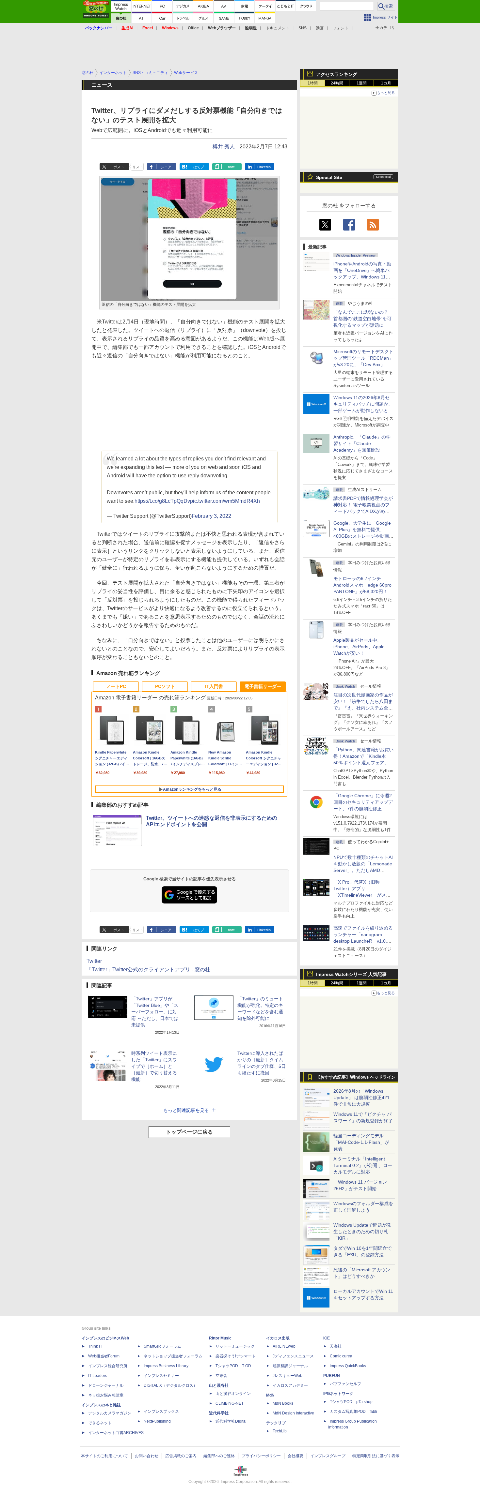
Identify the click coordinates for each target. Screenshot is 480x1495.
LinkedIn (264, 167)
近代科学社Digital (231, 1421)
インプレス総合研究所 (107, 1366)
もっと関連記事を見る (186, 1110)
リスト (137, 167)
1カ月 (386, 83)
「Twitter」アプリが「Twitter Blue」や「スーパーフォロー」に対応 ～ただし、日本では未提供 (154, 1011)
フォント (340, 28)
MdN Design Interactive (293, 1413)
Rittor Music (220, 1338)
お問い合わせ (146, 1456)
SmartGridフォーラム (162, 1346)
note (231, 167)
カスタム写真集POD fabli (353, 1411)
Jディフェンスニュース (293, 1356)
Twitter (94, 961)
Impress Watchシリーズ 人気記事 (351, 974)
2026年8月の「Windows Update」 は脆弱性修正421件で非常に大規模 (361, 1097)
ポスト (118, 167)
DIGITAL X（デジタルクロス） (170, 1385)
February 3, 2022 (211, 516)
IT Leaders (97, 1375)
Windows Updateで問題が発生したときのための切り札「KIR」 (362, 1231)
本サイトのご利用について (104, 1456)
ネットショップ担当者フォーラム (173, 1356)
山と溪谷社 (219, 1385)
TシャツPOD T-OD (233, 1366)
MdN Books (283, 1403)
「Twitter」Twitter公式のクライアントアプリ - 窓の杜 (148, 969)
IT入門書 (214, 686)
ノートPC (116, 686)
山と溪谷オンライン (233, 1393)
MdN (270, 1395)
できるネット (100, 1423)
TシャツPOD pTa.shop (351, 1401)
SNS (302, 28)
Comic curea (341, 1356)
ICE (326, 1338)
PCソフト (165, 686)
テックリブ (276, 1423)
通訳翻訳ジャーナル (290, 1366)
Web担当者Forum (104, 1356)
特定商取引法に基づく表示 (375, 1456)
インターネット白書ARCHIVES (116, 1432)
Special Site (329, 177)
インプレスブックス (161, 1411)
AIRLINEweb (284, 1346)
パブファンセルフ (345, 1384)
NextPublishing (157, 1421)
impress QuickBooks (348, 1366)
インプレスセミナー (161, 1375)
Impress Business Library (166, 1366)
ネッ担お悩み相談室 (105, 1395)
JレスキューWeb (287, 1375)
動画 (320, 28)
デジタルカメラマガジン (109, 1413)
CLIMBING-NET (230, 1403)
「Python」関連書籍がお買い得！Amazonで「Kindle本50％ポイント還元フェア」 (363, 756)
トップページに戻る (189, 1132)
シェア (166, 167)
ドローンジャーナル (105, 1385)
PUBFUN (331, 1375)
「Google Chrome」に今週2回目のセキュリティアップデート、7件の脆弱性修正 (363, 802)
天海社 (336, 1346)
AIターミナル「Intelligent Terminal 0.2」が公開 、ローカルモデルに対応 (362, 1165)
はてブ (198, 167)
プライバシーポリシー (261, 1456)
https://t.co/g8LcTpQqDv (162, 501)
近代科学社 (219, 1413)
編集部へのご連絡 (219, 1456)
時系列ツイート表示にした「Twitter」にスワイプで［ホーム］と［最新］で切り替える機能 (154, 1066)
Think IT (95, 1346)
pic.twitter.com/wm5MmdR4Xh (225, 501)
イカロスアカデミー (290, 1385)
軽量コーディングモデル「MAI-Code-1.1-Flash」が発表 (361, 1142)
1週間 (362, 83)
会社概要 (295, 1456)
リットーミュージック (235, 1346)
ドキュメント (277, 28)
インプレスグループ (327, 1456)
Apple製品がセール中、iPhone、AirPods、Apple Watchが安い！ (359, 646)
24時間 (337, 83)
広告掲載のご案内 (181, 1456)
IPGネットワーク (338, 1393)
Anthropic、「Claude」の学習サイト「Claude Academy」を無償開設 (362, 443)
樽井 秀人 (224, 146)
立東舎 (221, 1375)
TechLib (280, 1431)
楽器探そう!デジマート (236, 1356)
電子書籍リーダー (263, 686)
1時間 (313, 83)
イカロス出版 (278, 1338)
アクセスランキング (336, 74)
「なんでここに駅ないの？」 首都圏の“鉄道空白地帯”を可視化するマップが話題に (365, 318)
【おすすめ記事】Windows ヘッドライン (355, 1077)
